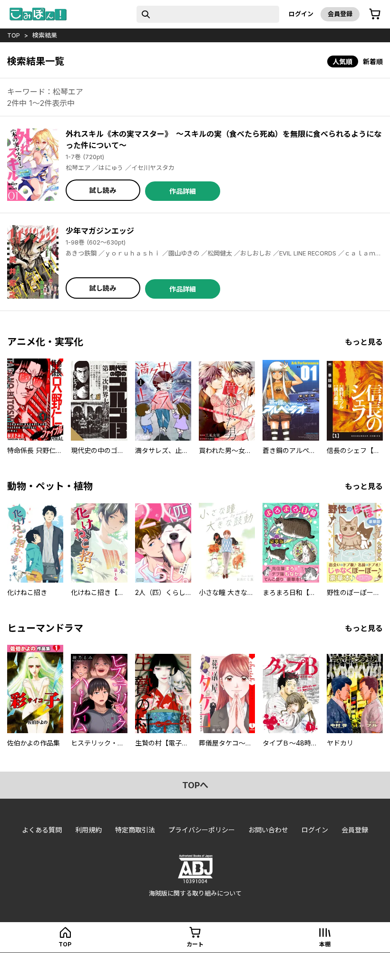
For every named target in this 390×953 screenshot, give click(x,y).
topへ (195, 785)
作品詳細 (182, 191)
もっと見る (364, 342)
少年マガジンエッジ (100, 231)
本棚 (325, 944)
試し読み (102, 190)
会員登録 (340, 14)
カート (195, 944)
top (13, 35)
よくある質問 (42, 830)
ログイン (301, 14)
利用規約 (88, 830)
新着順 (373, 61)
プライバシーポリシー (201, 830)
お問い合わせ (268, 830)
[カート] (374, 14)
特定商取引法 (135, 830)
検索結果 (44, 35)
